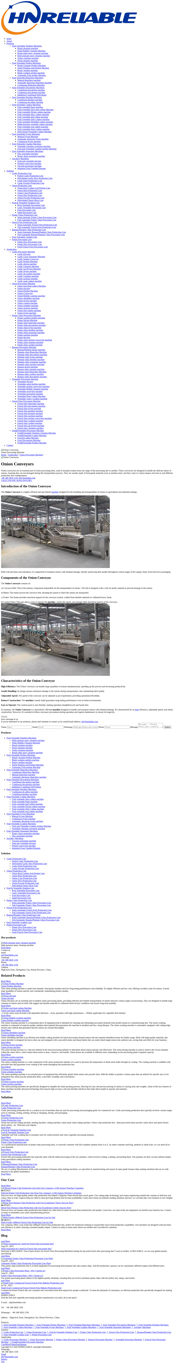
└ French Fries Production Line (120, 1332)
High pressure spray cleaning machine (33, 56)
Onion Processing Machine (23, 283)
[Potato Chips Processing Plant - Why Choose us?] (23, 1271)
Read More (6, 948)
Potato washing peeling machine (31, 318)
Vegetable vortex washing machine (32, 399)
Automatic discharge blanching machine (34, 83)
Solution (10, 171)
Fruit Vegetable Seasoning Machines (27, 151)
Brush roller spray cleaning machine (32, 53)
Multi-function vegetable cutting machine (35, 124)
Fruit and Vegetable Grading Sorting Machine (37, 149)
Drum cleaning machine (27, 60)
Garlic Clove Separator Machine (31, 256)
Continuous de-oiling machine (30, 102)
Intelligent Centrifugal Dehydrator (31, 95)
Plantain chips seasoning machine (31, 362)
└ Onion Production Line (35, 1332)
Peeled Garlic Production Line (30, 176)
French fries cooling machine (29, 423)
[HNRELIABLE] (69, 34)
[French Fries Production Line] (14, 1152)
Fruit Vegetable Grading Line (24, 237)
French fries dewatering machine (31, 406)
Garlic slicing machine (27, 264)
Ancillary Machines (20, 158)
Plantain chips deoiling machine (31, 359)
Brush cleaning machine (27, 48)
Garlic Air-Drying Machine (29, 269)
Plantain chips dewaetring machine (32, 354)
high (137, 709)
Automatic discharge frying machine (33, 139)
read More (5, 1241)
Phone (101, 727)
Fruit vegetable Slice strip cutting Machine (35, 109)
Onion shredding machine (28, 298)
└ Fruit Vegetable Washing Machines (17, 1325)
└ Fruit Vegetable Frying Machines (48, 1327)
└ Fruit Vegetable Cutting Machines (16, 1327)
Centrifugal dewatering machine (31, 90)
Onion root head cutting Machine (31, 286)
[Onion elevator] (8, 996)
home (9, 38)
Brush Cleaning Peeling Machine (31, 65)
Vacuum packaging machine (29, 166)
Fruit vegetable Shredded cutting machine (35, 122)
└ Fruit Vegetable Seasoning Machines (114, 1327)
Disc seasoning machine (27, 154)
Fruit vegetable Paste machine (30, 107)
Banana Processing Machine (24, 347)
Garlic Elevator (23, 254)
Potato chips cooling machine (30, 345)
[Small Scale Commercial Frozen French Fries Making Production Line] (32, 1283)
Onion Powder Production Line (30, 198)
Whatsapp (68, 727)
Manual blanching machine (29, 80)
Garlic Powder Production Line (30, 183)
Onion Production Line (22, 185)
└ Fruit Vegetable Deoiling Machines (152, 1325)
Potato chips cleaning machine (30, 342)
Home (3, 455)
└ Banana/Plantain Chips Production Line (153, 1332)
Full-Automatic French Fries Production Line (36, 227)
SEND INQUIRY (24, 480)
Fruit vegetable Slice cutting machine (33, 114)
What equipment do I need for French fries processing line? (26, 1248)
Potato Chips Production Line (24, 215)
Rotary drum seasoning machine (31, 156)
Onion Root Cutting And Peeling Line (33, 188)
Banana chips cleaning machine (30, 369)
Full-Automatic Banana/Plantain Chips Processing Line (41, 234)
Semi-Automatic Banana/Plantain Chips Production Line (41, 232)
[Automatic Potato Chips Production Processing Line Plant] (27, 1258)
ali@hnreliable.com (27, 478)
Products (10, 43)
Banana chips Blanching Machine (31, 372)
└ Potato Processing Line (40, 1335)
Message (134, 727)
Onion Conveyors (25, 293)
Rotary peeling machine (27, 70)
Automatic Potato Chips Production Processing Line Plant (26, 1263)
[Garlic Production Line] (12, 1105)
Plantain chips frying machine (30, 357)
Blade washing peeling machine (31, 73)
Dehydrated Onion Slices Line (30, 200)
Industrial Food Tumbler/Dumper (31, 168)
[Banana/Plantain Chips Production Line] (19, 1164)
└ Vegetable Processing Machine (127, 1339)
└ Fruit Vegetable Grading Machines (80, 1327)
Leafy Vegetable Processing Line (31, 207)
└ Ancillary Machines (141, 1327)
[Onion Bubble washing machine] (16, 1018)
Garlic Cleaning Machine (28, 266)
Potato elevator (23, 337)
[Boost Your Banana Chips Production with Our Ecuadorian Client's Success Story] (37, 1203)
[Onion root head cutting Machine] (16, 1008)
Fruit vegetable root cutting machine (32, 127)
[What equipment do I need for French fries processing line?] (27, 1244)
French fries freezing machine (30, 413)
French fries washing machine (30, 421)
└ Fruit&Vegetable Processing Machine (26, 1342)
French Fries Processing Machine (26, 401)
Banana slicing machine (27, 367)
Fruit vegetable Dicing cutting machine (34, 112)
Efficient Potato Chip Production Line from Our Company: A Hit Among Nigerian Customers (41, 1193)
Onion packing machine (27, 308)
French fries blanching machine (30, 403)
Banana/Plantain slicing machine (31, 350)
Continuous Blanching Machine (31, 85)
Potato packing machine (27, 335)
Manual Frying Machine (27, 136)
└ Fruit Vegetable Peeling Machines (50, 1325)
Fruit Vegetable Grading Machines (26, 144)
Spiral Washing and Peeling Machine (33, 68)
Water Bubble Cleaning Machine (31, 51)
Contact (10, 445)
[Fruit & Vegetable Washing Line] (16, 1130)
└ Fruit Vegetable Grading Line (15, 1335)
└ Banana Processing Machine (99, 1339)
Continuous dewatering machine (31, 92)
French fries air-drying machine (30, 426)
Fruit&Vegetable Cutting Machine (31, 435)
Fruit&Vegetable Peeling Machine (31, 443)
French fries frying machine (29, 408)
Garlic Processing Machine (23, 252)
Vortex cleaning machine (28, 58)
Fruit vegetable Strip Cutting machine (33, 119)
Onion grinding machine (27, 305)
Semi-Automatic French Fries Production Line (37, 225)
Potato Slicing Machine (27, 320)
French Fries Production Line (24, 222)
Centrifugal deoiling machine (29, 100)
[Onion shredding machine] (13, 1032)
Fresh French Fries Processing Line (32, 247)
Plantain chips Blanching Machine (32, 352)
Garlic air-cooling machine (28, 274)
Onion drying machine (27, 301)
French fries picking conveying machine (34, 418)
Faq (17, 1344)
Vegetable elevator (25, 381)
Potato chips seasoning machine (31, 332)
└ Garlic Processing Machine (14, 1339)
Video (12, 1344)
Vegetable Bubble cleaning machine (32, 389)
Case (3, 1344)
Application (12, 249)
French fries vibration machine (30, 428)
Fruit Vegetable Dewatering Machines (28, 87)
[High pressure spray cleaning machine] (18, 943)
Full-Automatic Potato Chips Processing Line (36, 220)
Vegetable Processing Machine (25, 379)
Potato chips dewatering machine (31, 325)
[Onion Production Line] (12, 1118)
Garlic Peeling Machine (27, 261)
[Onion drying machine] (12, 1045)
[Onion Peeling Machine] (12, 983)
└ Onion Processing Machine (40, 1339)
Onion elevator (23, 288)
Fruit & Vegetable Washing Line (26, 203)
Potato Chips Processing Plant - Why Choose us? (22, 1275)
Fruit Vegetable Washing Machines (27, 46)
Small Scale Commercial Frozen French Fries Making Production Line (31, 1288)
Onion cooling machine (27, 303)
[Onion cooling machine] (12, 1057)
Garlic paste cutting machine (29, 281)
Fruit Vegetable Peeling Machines (26, 63)
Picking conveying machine (29, 163)
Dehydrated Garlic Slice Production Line (34, 178)
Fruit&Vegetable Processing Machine (28, 430)
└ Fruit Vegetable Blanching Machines (83, 1325)
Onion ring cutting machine (29, 310)
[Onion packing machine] (12, 1081)
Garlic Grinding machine (28, 276)
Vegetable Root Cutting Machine (31, 396)
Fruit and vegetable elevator (29, 161)
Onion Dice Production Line (29, 195)
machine (55, 492)
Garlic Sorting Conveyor (28, 259)
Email (35, 727)
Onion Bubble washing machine (31, 296)
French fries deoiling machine (30, 411)
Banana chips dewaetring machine (32, 377)
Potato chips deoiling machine (30, 330)
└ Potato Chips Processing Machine (69, 1339)
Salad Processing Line (26, 212)
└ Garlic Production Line (12, 1332)
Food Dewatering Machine (29, 440)
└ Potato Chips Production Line (92, 1332)
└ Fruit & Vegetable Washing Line (62, 1332)
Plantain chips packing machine (30, 364)
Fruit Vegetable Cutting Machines (26, 105)
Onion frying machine (26, 313)
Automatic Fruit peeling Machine (31, 75)
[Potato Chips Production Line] (15, 1140)
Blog (8, 1344)
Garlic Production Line (22, 173)
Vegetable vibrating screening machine (33, 146)
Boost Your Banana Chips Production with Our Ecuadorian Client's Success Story (36, 1208)
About (9, 41)
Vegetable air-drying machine (30, 391)
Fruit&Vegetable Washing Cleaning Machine (36, 433)
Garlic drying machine (27, 271)
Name (3, 727)
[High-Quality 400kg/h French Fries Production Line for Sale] (28, 1217)
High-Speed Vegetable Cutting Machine (34, 132)
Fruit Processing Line (26, 210)
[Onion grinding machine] (12, 1069)
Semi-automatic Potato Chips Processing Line (37, 217)
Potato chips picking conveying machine (34, 340)
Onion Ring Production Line (29, 190)
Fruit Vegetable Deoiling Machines (27, 97)
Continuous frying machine (29, 141)
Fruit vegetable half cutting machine (32, 117)
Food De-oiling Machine (28, 438)
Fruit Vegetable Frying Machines (26, 134)
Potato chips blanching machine (31, 323)
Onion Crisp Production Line (29, 193)
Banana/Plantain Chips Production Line (29, 230)
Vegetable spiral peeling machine (31, 384)
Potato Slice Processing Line (29, 244)
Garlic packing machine (27, 279)
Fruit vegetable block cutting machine (33, 129)
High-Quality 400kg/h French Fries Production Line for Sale (27, 1222)
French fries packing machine (30, 416)
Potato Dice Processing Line (29, 242)
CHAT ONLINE (8, 480)
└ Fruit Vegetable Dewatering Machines (118, 1325)
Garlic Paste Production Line (29, 181)
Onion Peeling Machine (27, 291)
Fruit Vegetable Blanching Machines (27, 78)
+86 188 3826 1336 (9, 478)
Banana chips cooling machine (30, 374)
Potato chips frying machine (29, 328)
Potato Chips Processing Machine (26, 315)
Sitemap (23, 1344)
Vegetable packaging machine (30, 394)
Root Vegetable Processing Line (31, 205)
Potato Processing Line (22, 239)
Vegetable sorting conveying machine (33, 386)
